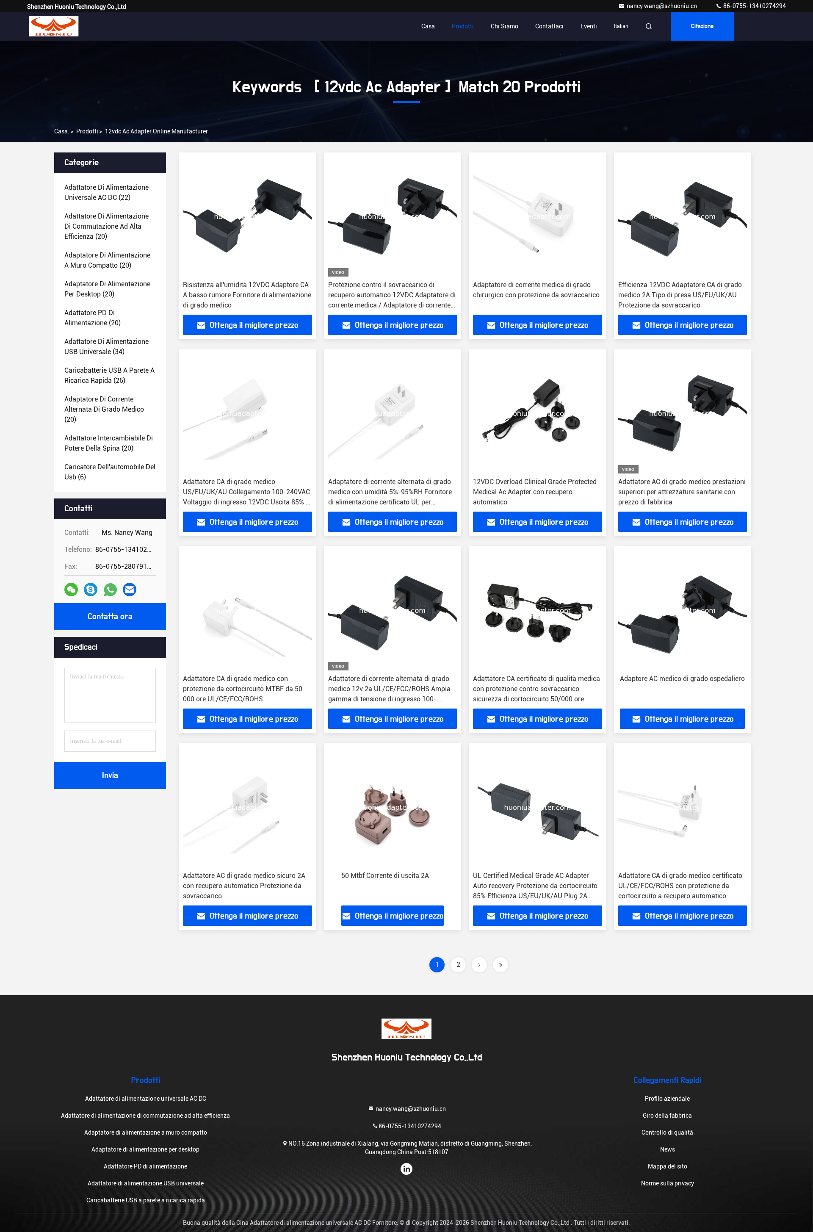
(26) (109, 375)
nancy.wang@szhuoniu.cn (662, 6)
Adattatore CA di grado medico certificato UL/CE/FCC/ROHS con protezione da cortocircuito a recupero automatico (680, 886)
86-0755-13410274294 (754, 6)
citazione (702, 26)
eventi (589, 26)
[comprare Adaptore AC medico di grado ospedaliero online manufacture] (682, 610)
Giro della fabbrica (667, 1115)
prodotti (87, 131)
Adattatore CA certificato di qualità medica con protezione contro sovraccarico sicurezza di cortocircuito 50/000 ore (536, 689)
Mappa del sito (667, 1166)
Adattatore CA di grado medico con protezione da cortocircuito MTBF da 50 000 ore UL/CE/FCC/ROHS (242, 689)
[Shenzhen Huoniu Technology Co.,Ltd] (53, 26)
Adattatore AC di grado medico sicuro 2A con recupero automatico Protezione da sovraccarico (244, 886)
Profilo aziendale (667, 1098)
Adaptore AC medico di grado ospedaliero (682, 679)
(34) (106, 347)
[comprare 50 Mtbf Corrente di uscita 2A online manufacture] (392, 807)
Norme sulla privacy (667, 1183)
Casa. (61, 131)
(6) (109, 472)
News (667, 1149)
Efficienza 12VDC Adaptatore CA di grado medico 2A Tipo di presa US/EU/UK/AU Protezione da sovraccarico (680, 295)
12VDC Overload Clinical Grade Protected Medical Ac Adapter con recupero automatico (535, 492)
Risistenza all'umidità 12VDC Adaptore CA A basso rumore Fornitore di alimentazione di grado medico (247, 295)
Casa (428, 26)
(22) (106, 192)
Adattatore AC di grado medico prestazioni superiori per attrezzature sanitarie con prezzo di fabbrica (682, 492)
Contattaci (549, 26)
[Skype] (90, 589)
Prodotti (463, 26)
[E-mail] (129, 589)
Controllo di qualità (667, 1132)
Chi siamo (504, 26)
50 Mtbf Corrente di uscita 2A (385, 876)
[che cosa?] (110, 589)
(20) (106, 226)
